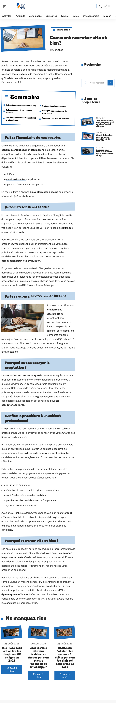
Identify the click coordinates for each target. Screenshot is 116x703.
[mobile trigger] (5, 6)
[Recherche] (100, 6)
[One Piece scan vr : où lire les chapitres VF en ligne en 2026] (11, 632)
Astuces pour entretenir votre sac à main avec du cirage (105, 152)
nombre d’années (16, 179)
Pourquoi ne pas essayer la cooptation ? (54, 112)
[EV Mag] (20, 6)
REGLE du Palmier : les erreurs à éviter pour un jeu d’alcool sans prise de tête (65, 657)
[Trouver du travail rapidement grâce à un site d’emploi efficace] (87, 121)
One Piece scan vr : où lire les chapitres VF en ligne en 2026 (12, 654)
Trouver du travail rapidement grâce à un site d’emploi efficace (105, 123)
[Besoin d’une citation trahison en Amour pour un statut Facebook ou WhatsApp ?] (39, 632)
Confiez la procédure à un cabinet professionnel (21, 118)
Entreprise (63, 29)
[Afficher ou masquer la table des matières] (56, 98)
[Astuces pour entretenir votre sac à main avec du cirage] (87, 151)
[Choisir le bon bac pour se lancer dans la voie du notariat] (87, 136)
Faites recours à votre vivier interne (19, 111)
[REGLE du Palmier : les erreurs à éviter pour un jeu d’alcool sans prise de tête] (64, 632)
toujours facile (20, 73)
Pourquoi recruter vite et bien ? (56, 118)
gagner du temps (24, 195)
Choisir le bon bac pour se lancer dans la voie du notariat (104, 138)
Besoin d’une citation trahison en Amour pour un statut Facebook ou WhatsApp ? (38, 657)
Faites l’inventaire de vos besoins (21, 105)
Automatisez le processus (54, 105)
